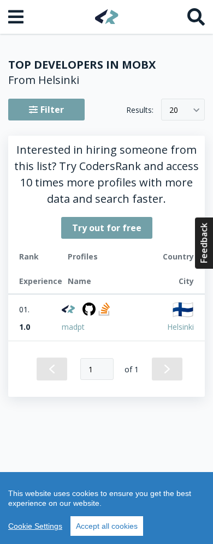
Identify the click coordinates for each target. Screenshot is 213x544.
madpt (73, 327)
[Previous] (52, 369)
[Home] (107, 16)
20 (173, 110)
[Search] (196, 17)
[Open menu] (17, 17)
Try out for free (106, 228)
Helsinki (180, 327)
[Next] (167, 369)
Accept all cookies (107, 526)
